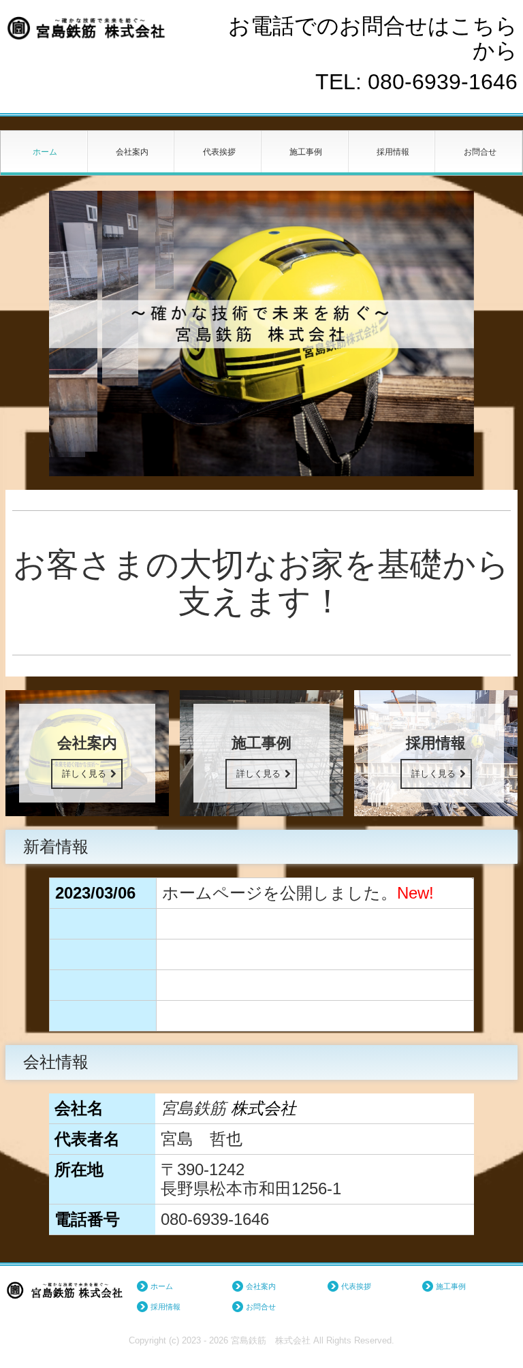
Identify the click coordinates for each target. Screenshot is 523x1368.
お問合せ (480, 152)
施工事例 (305, 152)
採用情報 (393, 152)
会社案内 (132, 152)
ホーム (45, 152)
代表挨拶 (219, 152)
